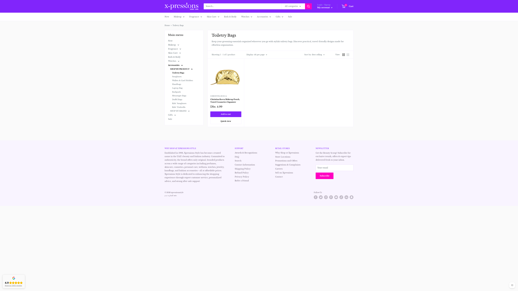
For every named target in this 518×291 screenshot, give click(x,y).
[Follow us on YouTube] (336, 197)
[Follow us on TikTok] (341, 197)
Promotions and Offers (286, 161)
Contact (279, 177)
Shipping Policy (243, 169)
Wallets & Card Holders (182, 80)
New (167, 16)
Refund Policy (242, 173)
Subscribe (324, 176)
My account (323, 7)
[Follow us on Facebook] (316, 197)
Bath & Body (230, 16)
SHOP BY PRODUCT (180, 69)
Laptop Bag (177, 88)
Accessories (262, 16)
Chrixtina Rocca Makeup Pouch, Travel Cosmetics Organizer (225, 100)
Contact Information (245, 165)
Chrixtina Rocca (218, 96)
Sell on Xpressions (284, 173)
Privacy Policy (242, 177)
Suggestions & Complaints (287, 165)
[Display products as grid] (343, 54)
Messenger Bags (179, 96)
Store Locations (282, 157)
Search (238, 161)
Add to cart (226, 114)
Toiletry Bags (178, 73)
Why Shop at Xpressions (287, 153)
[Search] (308, 6)
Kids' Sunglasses (179, 103)
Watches (245, 16)
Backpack (176, 92)
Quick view (226, 121)
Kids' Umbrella (178, 107)
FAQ (237, 157)
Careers (279, 169)
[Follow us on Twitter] (321, 197)
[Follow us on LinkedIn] (346, 197)
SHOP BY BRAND (178, 111)
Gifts (278, 16)
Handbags (176, 84)
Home (167, 25)
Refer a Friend (242, 180)
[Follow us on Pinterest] (331, 197)
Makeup (178, 16)
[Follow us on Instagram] (326, 197)
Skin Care (211, 16)
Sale (290, 16)
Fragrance (194, 16)
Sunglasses (177, 76)
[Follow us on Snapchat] (351, 197)
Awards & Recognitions (246, 153)
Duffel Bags (177, 99)
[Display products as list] (348, 54)
